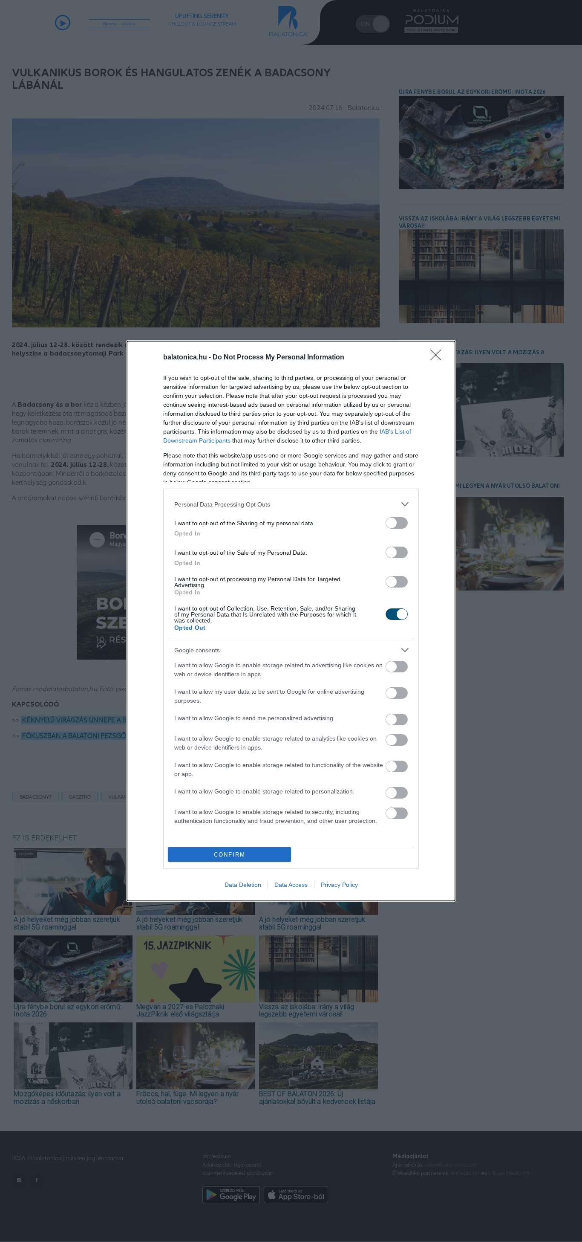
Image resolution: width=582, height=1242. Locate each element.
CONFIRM (229, 854)
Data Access (291, 884)
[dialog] (291, 621)
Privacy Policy (339, 884)
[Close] (438, 358)
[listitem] (291, 504)
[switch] (397, 523)
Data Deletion (243, 884)
